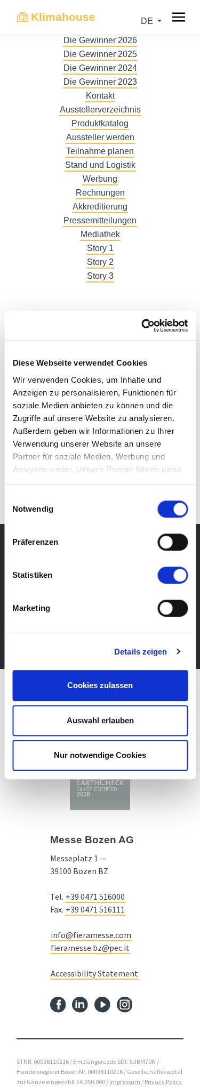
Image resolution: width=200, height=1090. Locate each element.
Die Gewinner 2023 (100, 81)
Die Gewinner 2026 (100, 40)
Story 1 (100, 248)
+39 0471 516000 (95, 896)
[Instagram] (125, 1004)
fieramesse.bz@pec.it (90, 947)
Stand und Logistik (100, 164)
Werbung (100, 178)
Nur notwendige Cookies (100, 755)
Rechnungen (100, 192)
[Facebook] (58, 1004)
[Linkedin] (80, 1004)
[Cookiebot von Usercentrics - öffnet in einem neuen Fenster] (142, 326)
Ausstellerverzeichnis (100, 109)
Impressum (124, 1082)
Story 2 (100, 262)
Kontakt (100, 95)
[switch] (172, 542)
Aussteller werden (100, 137)
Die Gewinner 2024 (100, 67)
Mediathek (100, 234)
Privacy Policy (163, 1082)
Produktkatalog (100, 123)
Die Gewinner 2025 (100, 54)
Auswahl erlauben (100, 720)
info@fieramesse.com (91, 935)
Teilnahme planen (100, 151)
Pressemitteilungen (100, 220)
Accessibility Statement (94, 973)
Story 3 (100, 275)
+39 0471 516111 (95, 909)
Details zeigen (140, 651)
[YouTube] (102, 1004)
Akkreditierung (100, 206)
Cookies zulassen (100, 685)
